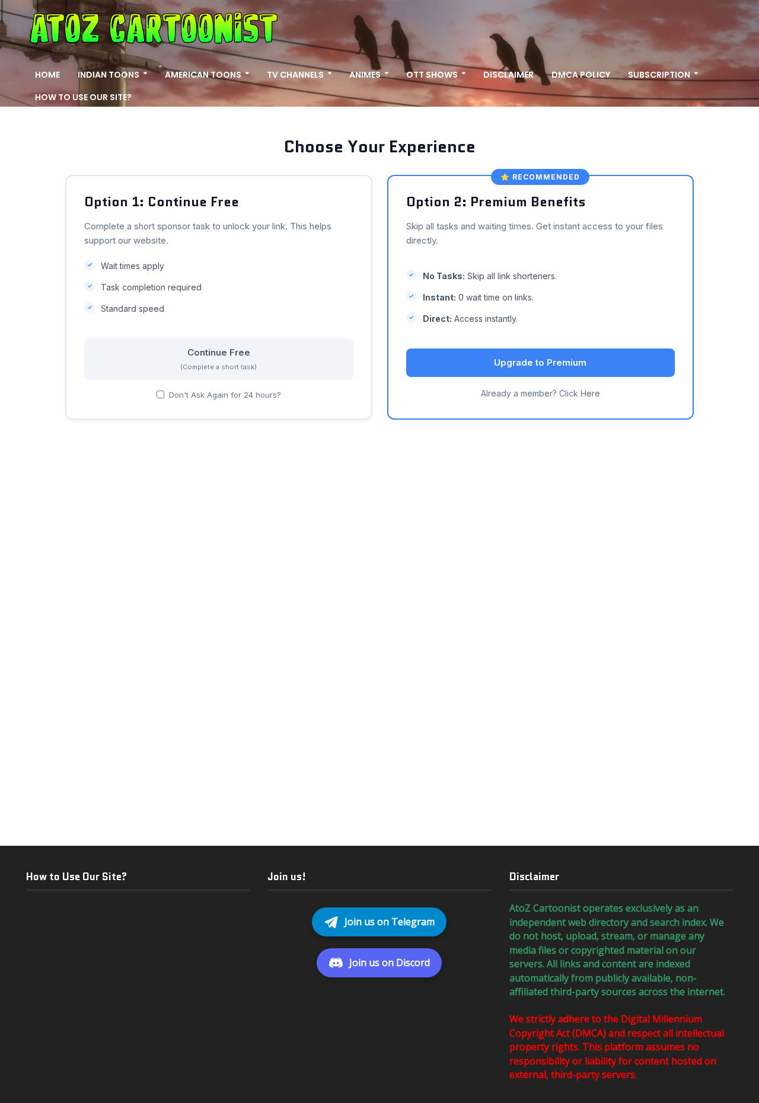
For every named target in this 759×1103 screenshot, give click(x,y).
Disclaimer (508, 75)
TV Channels (295, 75)
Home (47, 75)
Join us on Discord (389, 962)
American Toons (203, 75)
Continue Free (218, 359)
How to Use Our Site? (83, 97)
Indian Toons (108, 75)
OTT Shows (432, 75)
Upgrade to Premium (540, 362)
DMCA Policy (580, 75)
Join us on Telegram (390, 921)
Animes (365, 75)
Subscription (659, 75)
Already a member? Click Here (540, 393)
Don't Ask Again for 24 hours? (225, 394)
